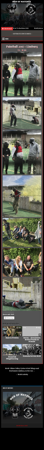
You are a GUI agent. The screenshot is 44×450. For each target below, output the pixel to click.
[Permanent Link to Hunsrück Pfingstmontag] (12, 349)
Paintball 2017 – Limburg (22, 46)
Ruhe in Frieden (12, 338)
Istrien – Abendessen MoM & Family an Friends (32, 339)
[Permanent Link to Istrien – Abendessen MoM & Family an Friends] (31, 331)
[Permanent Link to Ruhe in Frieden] (12, 331)
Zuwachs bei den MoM (32, 356)
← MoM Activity (22, 374)
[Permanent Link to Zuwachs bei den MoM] (31, 349)
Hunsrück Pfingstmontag (12, 358)
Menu (6, 39)
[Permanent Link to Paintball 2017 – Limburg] (22, 74)
